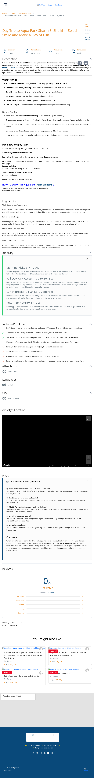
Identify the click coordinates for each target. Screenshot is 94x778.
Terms (79, 466)
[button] (47, 167)
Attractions (9, 366)
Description (9, 59)
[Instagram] (40, 753)
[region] (47, 441)
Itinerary (7, 252)
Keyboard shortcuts (53, 466)
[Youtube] (48, 753)
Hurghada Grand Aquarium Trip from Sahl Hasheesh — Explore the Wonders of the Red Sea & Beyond (23, 655)
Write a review (8, 625)
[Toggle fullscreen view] (88, 418)
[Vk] (44, 753)
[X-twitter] (37, 753)
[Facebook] (33, 753)
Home (4, 13)
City (4, 393)
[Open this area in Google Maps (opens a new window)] (6, 465)
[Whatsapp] (51, 753)
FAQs (5, 475)
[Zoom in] (88, 457)
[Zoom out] (88, 462)
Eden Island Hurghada (60, 673)
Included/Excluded (14, 324)
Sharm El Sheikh (8, 68)
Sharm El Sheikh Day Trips (21, 13)
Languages (9, 379)
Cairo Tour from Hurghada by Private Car (22, 676)
